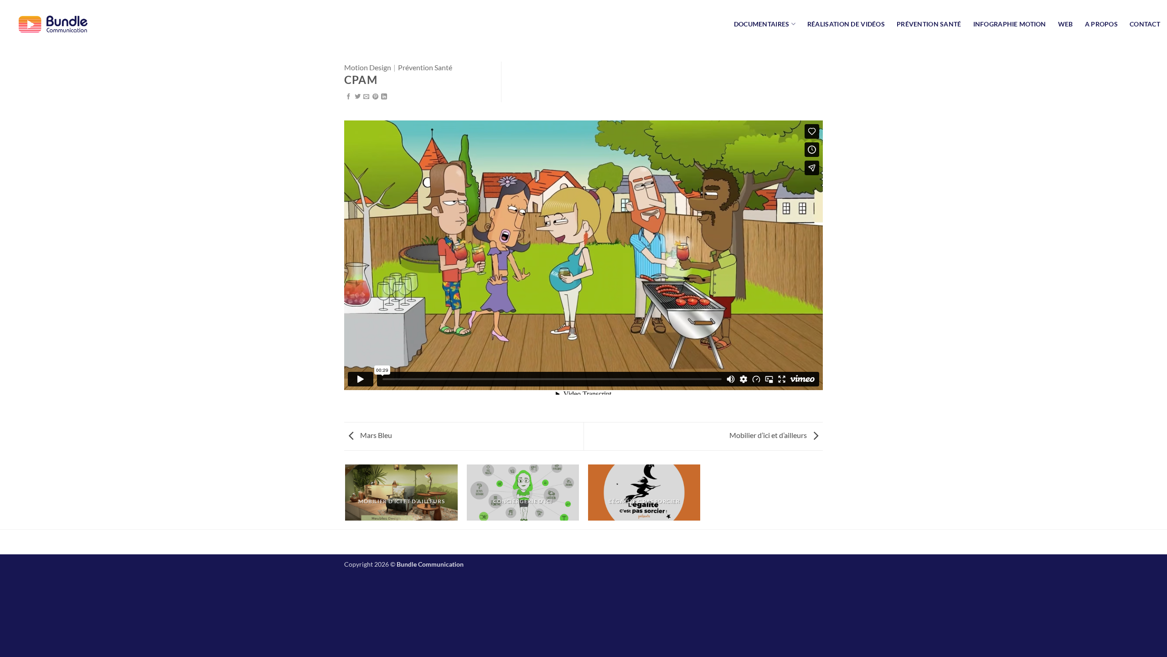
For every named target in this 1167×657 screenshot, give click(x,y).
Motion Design (367, 67)
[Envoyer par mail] (366, 97)
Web (1065, 24)
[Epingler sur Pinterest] (375, 97)
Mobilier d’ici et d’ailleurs (768, 435)
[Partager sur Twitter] (358, 97)
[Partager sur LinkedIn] (384, 97)
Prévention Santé (929, 24)
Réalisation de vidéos (846, 24)
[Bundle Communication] (52, 24)
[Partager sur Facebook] (348, 97)
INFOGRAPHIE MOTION (1009, 24)
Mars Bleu (375, 435)
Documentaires (762, 24)
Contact (1145, 24)
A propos (1101, 24)
